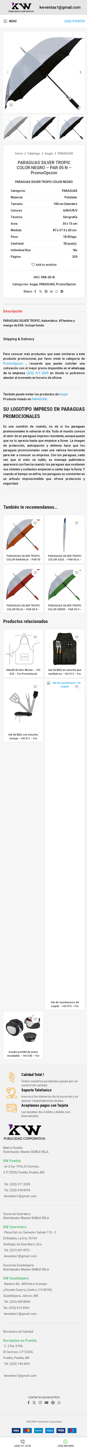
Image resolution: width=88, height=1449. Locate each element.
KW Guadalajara (16, 1278)
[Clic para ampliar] (11, 105)
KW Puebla (12, 1161)
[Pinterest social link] (46, 291)
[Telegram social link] (62, 291)
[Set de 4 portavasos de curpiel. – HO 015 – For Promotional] (64, 840)
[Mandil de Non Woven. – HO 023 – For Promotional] (23, 648)
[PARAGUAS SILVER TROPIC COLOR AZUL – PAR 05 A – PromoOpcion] (64, 534)
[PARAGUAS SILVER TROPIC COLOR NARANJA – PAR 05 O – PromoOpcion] (23, 534)
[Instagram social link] (40, 1402)
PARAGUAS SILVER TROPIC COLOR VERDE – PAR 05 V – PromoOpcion (65, 609)
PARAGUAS (65, 153)
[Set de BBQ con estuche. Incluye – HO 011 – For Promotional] (23, 706)
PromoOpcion (66, 284)
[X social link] (40, 291)
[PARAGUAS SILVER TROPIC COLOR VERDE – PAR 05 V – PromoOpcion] (64, 584)
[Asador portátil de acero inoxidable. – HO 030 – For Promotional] (23, 1031)
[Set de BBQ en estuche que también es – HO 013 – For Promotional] (64, 648)
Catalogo (33, 153)
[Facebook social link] (35, 291)
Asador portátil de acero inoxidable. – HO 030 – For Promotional (23, 1055)
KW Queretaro (14, 1227)
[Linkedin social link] (51, 291)
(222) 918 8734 (74, 21)
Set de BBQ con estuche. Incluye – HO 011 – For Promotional (23, 738)
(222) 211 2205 (37, 373)
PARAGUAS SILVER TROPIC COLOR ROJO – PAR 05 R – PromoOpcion (23, 609)
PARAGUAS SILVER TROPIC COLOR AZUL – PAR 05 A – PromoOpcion (64, 559)
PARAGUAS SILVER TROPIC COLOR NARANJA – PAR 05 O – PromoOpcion (23, 559)
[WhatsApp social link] (56, 291)
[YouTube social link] (46, 1402)
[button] (7, 72)
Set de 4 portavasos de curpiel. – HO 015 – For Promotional (65, 1006)
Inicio (19, 153)
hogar (49, 153)
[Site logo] (21, 7)
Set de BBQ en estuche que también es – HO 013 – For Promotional (64, 673)
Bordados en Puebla (20, 1340)
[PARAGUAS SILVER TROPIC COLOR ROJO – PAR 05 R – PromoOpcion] (23, 584)
